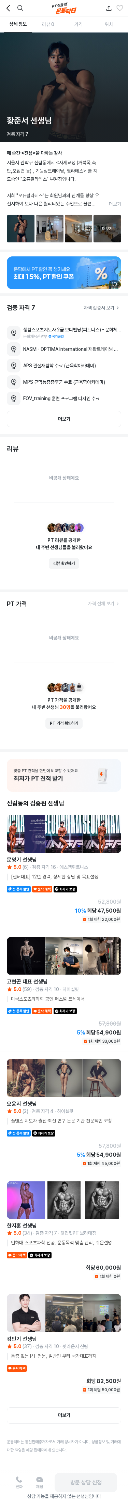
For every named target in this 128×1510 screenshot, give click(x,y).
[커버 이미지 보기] (64, 87)
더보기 (115, 204)
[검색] (20, 8)
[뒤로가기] (8, 8)
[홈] (64, 8)
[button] (120, 8)
